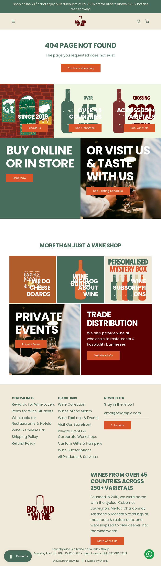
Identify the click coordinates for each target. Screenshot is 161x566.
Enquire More (31, 344)
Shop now (19, 178)
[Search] (138, 21)
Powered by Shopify (96, 560)
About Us (35, 128)
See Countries (85, 128)
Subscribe (117, 425)
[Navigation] (13, 21)
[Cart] (147, 21)
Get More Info (103, 355)
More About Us (107, 541)
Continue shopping (81, 68)
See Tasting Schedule (108, 191)
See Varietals (139, 128)
